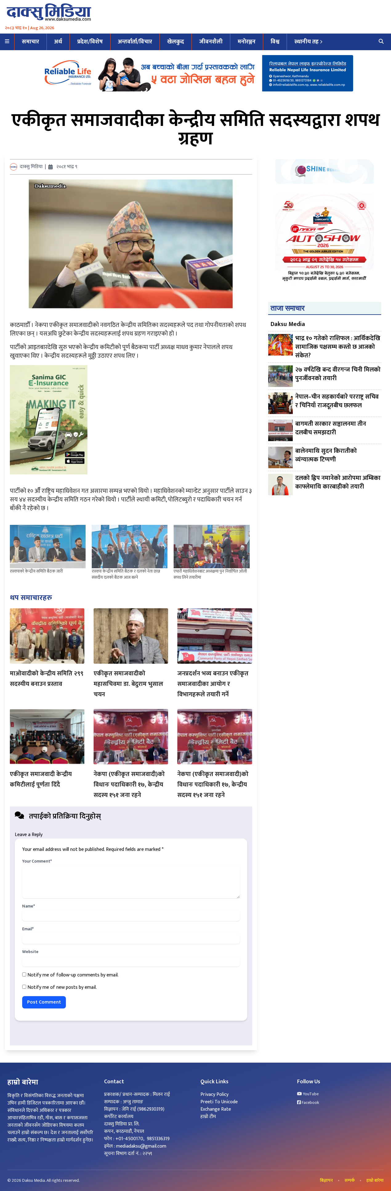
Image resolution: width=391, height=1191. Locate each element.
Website (30, 952)
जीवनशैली (211, 41)
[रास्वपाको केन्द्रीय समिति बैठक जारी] (48, 546)
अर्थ (58, 41)
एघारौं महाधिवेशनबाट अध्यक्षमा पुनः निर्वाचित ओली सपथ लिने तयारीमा (210, 574)
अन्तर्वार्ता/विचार (135, 41)
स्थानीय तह (306, 41)
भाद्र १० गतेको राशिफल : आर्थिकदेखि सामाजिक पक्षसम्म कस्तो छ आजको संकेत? (337, 347)
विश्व (275, 41)
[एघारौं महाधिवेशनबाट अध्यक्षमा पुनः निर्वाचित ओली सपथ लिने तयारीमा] (211, 546)
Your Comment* (37, 861)
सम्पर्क (350, 1180)
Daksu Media (288, 324)
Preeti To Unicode (219, 1102)
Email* (28, 929)
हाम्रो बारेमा (375, 1180)
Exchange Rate (215, 1109)
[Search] (381, 42)
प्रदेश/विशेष (90, 41)
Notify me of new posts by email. (62, 987)
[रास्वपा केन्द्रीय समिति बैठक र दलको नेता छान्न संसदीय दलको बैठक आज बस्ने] (129, 546)
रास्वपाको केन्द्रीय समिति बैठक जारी (36, 571)
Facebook (310, 1103)
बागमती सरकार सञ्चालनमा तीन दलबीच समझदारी (330, 429)
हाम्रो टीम (208, 1117)
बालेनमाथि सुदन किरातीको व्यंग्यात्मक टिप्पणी (326, 456)
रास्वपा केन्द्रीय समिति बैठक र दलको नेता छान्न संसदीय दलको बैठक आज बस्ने (126, 574)
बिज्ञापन (326, 1180)
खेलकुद (175, 41)
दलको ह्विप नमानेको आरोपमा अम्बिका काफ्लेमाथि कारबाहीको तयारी (338, 483)
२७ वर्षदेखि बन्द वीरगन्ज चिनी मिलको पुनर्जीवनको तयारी (338, 374)
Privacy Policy (214, 1094)
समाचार (30, 41)
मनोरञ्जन (247, 41)
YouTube (310, 1094)
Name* (28, 906)
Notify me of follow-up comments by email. (73, 975)
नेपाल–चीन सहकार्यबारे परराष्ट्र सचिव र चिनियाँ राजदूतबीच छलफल (337, 401)
